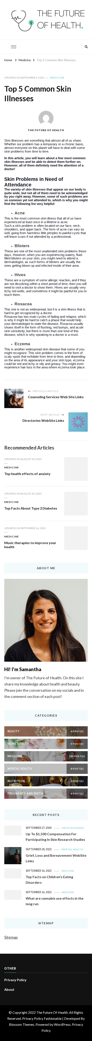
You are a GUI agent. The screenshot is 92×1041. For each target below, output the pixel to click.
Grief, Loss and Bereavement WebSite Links (56, 858)
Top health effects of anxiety (27, 474)
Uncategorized (73, 827)
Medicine (57, 77)
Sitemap (11, 937)
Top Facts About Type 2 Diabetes (30, 508)
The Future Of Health (46, 130)
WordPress (62, 1024)
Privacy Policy (15, 980)
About (9, 989)
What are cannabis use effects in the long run (54, 901)
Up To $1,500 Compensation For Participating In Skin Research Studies (55, 836)
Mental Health (72, 849)
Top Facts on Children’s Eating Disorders (49, 879)
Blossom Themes (21, 1024)
